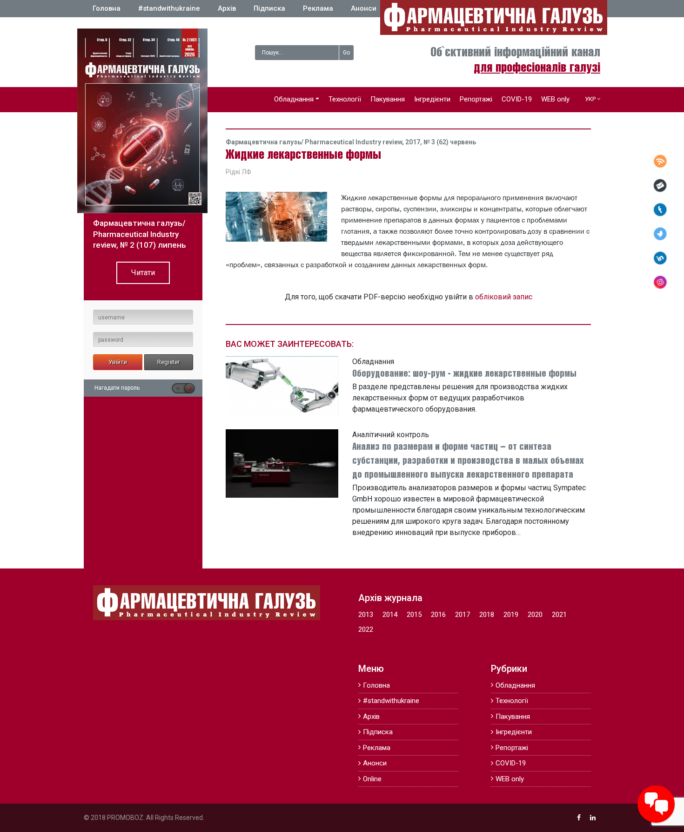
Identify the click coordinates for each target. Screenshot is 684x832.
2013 (365, 614)
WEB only (555, 99)
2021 (559, 614)
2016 (438, 614)
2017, (414, 142)
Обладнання (294, 99)
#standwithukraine (169, 8)
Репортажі (476, 99)
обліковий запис (503, 296)
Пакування (387, 99)
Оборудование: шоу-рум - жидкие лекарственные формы (464, 374)
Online (372, 779)
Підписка (269, 8)
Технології (345, 99)
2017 (462, 614)
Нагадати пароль (117, 388)
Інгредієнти (432, 99)
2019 (510, 614)
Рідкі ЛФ (238, 172)
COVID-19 (517, 99)
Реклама (318, 8)
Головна (107, 8)
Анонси (363, 8)
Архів (227, 8)
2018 (486, 614)
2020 (535, 614)
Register (168, 362)
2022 (365, 629)
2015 (414, 614)
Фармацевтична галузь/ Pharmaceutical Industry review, (315, 142)
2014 (389, 614)
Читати (143, 272)
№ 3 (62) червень (449, 142)
